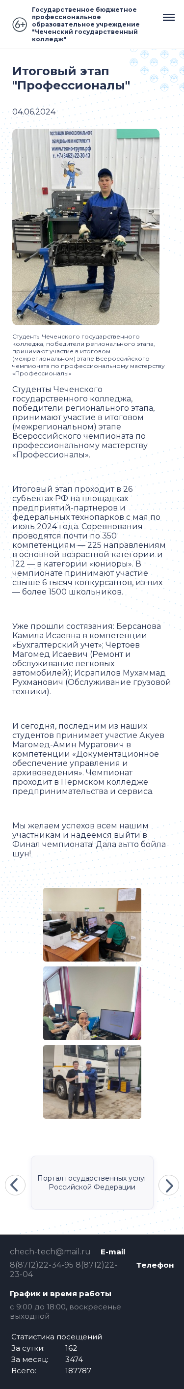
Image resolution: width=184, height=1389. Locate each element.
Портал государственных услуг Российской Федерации (92, 1182)
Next (168, 1185)
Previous (15, 1185)
